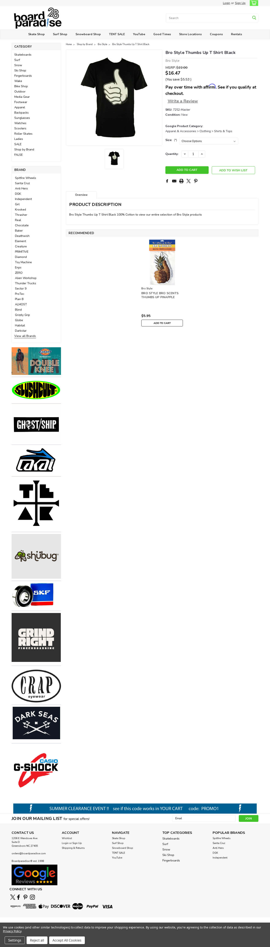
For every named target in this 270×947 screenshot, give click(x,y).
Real (18, 220)
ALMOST (21, 304)
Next (158, 97)
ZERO (19, 273)
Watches (20, 123)
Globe (19, 320)
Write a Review (183, 101)
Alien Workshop (25, 278)
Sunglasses (22, 118)
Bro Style (102, 44)
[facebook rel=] (18, 897)
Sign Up (240, 3)
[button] (36, 361)
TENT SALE (117, 34)
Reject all (37, 940)
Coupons (216, 34)
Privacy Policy (12, 931)
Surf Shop (60, 34)
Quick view (162, 282)
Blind (18, 310)
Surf (17, 60)
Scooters (20, 128)
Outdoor (20, 92)
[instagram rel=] (32, 897)
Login (226, 3)
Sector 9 (20, 289)
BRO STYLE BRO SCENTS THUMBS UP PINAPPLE (159, 295)
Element (20, 241)
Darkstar (21, 331)
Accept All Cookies (67, 940)
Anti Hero (21, 188)
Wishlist (67, 838)
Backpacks (21, 113)
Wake (18, 81)
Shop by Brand (24, 150)
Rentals (236, 34)
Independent (23, 199)
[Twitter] (188, 181)
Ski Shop (20, 70)
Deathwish (22, 236)
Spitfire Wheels (25, 178)
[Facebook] (167, 181)
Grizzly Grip (22, 315)
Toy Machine (23, 262)
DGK (18, 194)
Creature (21, 246)
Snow (18, 65)
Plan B (19, 299)
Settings (14, 940)
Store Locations (190, 34)
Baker (19, 231)
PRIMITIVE (21, 252)
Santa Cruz (22, 183)
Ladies (18, 139)
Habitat (20, 325)
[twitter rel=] (12, 897)
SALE (18, 144)
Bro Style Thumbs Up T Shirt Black (130, 44)
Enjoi (18, 268)
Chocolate (22, 225)
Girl (17, 204)
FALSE (18, 155)
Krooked (20, 210)
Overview (81, 195)
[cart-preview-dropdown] (253, 3)
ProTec (19, 294)
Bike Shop (21, 86)
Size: (171, 140)
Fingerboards (23, 76)
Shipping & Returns (73, 848)
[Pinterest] (196, 181)
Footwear (20, 102)
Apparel (19, 107)
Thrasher (21, 215)
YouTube (139, 34)
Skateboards (22, 55)
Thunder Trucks (25, 283)
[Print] (181, 181)
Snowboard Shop (88, 34)
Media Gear (22, 97)
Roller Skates (23, 134)
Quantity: (171, 154)
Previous (69, 97)
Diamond (21, 257)
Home (69, 44)
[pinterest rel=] (25, 897)
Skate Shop (36, 34)
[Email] (174, 181)
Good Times (162, 34)
